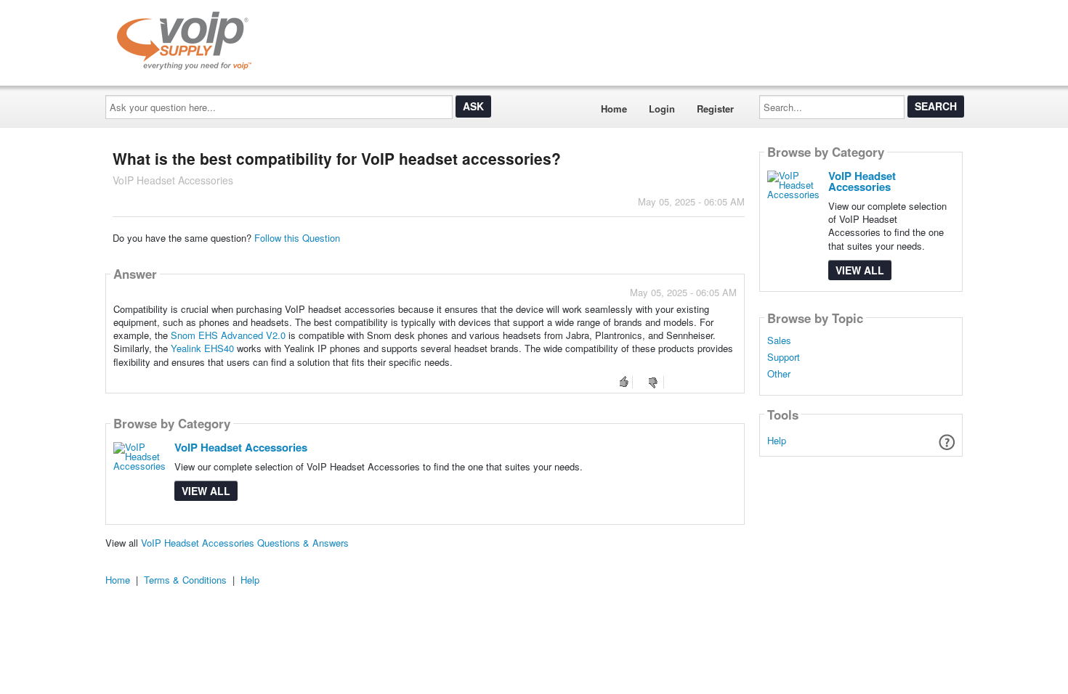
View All (206, 490)
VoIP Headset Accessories (240, 447)
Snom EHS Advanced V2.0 (228, 335)
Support (783, 357)
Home (614, 108)
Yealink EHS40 (202, 348)
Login (662, 108)
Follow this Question (297, 238)
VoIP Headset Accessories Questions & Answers (245, 543)
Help (776, 440)
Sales (779, 340)
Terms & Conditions (185, 580)
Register (715, 108)
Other (778, 374)
